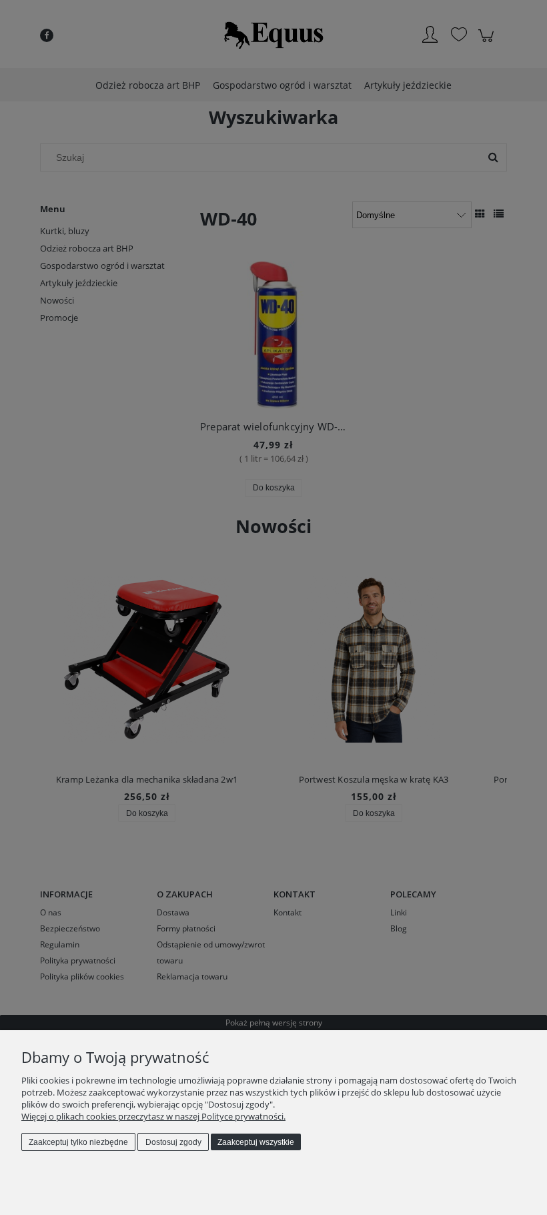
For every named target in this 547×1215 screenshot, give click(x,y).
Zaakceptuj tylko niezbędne (78, 1142)
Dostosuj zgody (173, 1142)
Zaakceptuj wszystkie (255, 1142)
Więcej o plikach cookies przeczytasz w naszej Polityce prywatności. (153, 1116)
